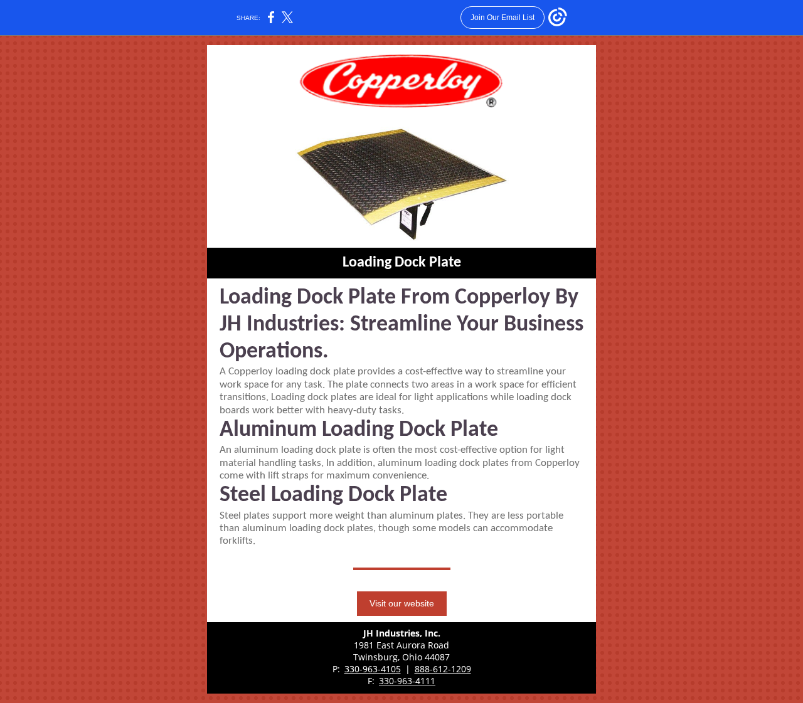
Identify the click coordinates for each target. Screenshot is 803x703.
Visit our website (402, 603)
